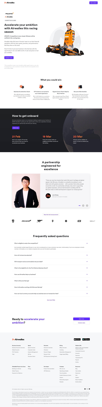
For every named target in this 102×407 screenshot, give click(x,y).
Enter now (15, 128)
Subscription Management (65, 352)
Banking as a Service (16, 368)
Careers (61, 377)
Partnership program (64, 379)
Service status (78, 381)
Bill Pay (29, 354)
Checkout (46, 350)
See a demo (93, 2)
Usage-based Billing (64, 354)
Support (77, 377)
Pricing (29, 368)
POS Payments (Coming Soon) (50, 356)
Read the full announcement (51, 214)
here (35, 393)
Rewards (61, 381)
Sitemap (30, 389)
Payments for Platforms (17, 373)
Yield (13, 354)
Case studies (78, 371)
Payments (77, 355)
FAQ (76, 375)
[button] (83, 205)
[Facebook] (85, 389)
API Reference (47, 371)
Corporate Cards (31, 350)
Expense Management (33, 352)
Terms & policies (63, 373)
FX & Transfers (15, 352)
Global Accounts (15, 350)
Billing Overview (63, 347)
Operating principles (64, 371)
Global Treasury (15, 371)
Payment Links (47, 354)
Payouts (77, 359)
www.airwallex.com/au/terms (21, 394)
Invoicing (61, 350)
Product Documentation (49, 368)
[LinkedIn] (89, 389)
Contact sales (8, 57)
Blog (76, 368)
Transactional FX (79, 357)
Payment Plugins (47, 352)
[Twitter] (87, 389)
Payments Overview (48, 347)
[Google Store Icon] (86, 339)
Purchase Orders (31, 356)
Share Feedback (78, 379)
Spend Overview (31, 347)
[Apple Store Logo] (77, 339)
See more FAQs (51, 300)
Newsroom (77, 373)
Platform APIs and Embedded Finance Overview (81, 348)
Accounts (77, 353)
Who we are (62, 368)
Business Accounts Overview (18, 347)
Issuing (76, 362)
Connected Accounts (80, 351)
